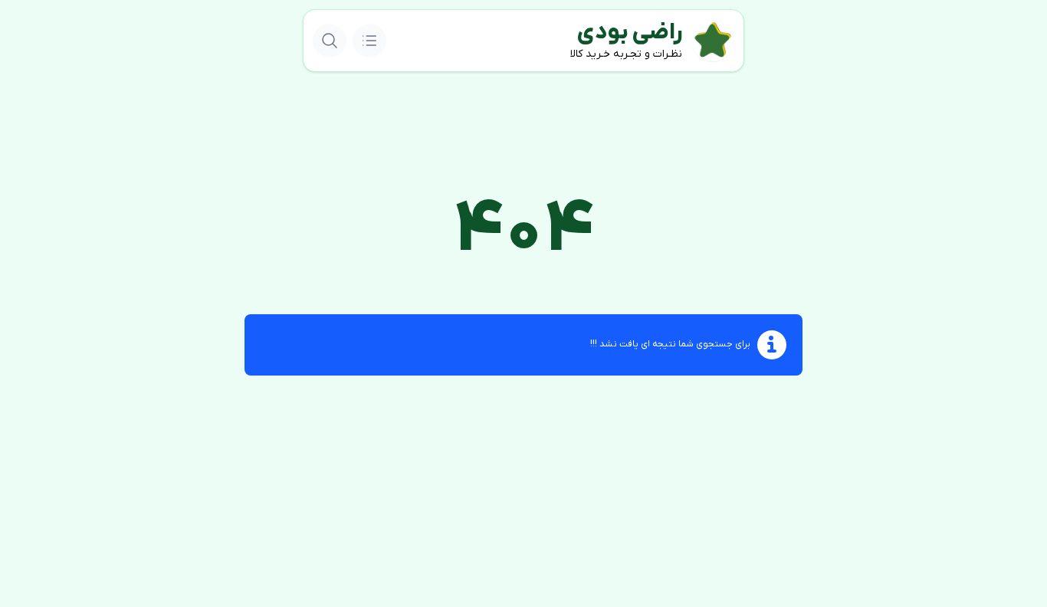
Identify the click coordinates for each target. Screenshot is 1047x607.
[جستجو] (329, 40)
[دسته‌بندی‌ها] (369, 40)
